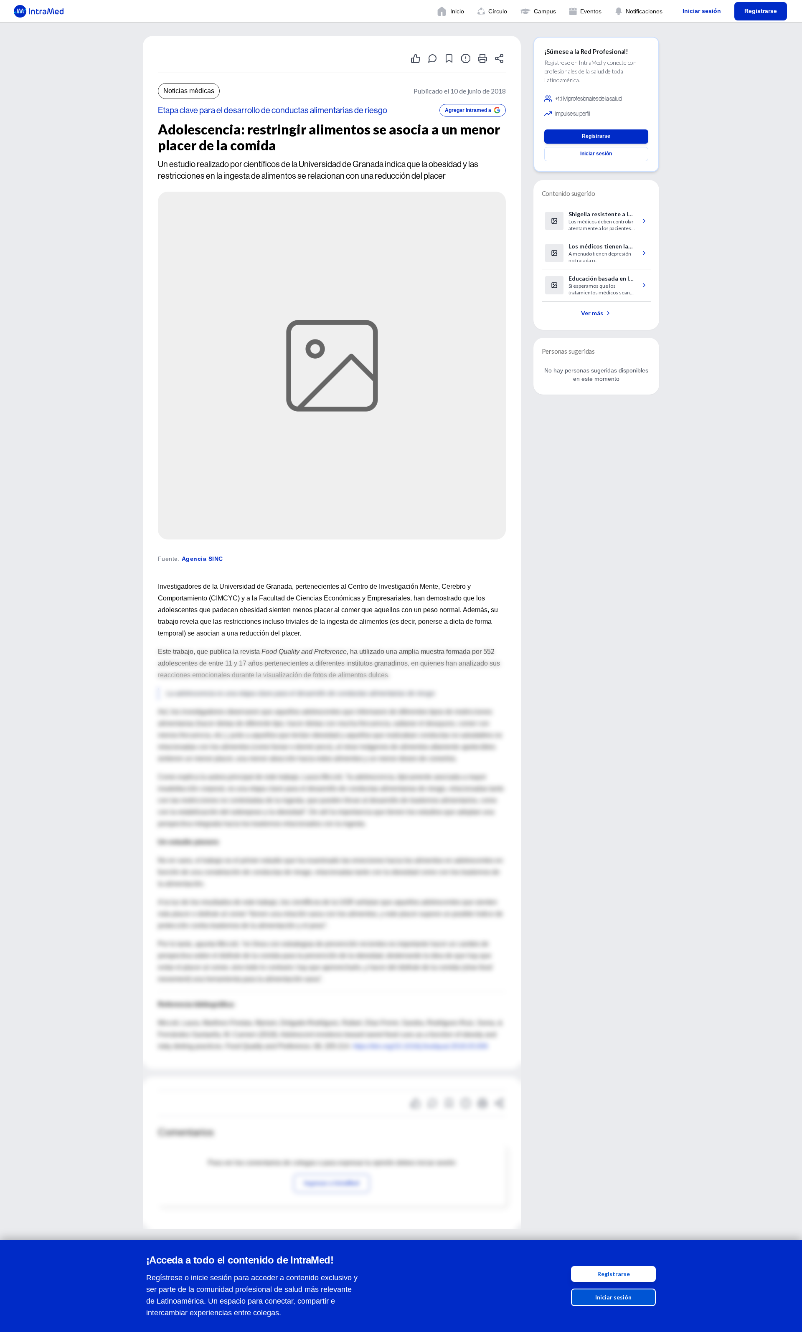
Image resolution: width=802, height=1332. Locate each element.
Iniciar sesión (613, 1297)
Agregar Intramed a (468, 110)
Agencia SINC (202, 558)
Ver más (592, 313)
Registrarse (613, 1273)
